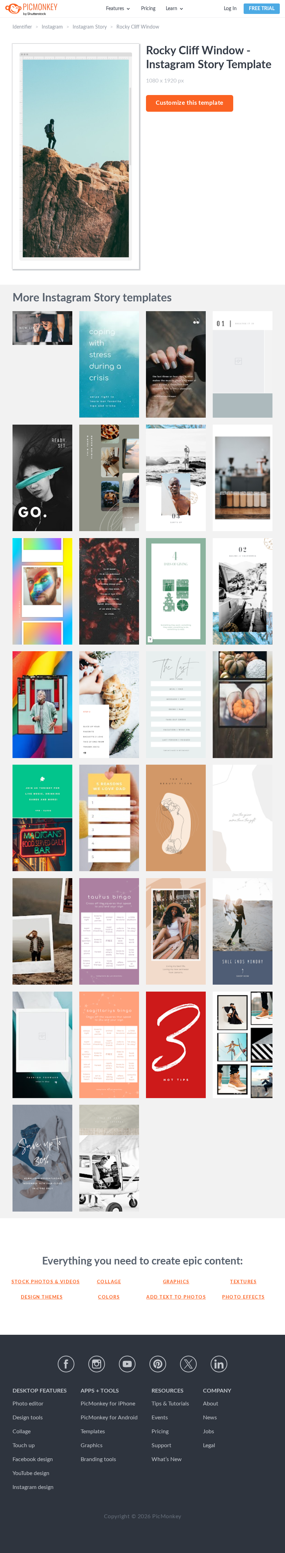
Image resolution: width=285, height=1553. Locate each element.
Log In (230, 8)
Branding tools (98, 1459)
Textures (243, 1282)
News (210, 1417)
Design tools (28, 1417)
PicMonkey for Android (109, 1417)
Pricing (148, 8)
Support (161, 1445)
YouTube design (31, 1473)
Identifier (22, 27)
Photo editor (28, 1403)
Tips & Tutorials (170, 1403)
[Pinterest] (157, 1364)
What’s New (167, 1459)
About (210, 1403)
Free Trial (262, 8)
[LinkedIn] (219, 1364)
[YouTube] (127, 1364)
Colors (109, 1297)
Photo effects (243, 1297)
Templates (93, 1431)
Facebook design (33, 1459)
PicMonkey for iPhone (108, 1403)
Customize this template (189, 103)
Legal (209, 1445)
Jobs (208, 1431)
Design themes (42, 1297)
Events (160, 1417)
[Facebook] (66, 1364)
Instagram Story (90, 27)
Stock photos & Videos (41, 1282)
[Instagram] (96, 1364)
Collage (109, 1282)
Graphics (176, 1282)
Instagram (52, 27)
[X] (188, 1364)
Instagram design (33, 1487)
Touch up (24, 1445)
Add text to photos (176, 1297)
